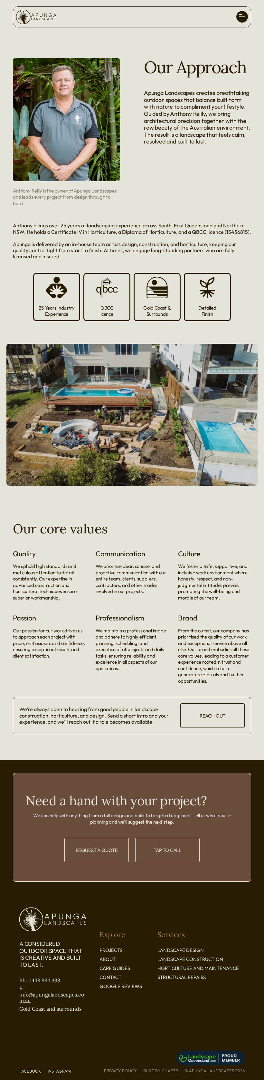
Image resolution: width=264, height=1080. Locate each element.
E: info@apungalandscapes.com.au (51, 994)
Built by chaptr (160, 1070)
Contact (110, 977)
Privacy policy (120, 1070)
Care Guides (114, 968)
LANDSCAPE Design (180, 950)
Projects (110, 950)
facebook (30, 1071)
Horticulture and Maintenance (198, 968)
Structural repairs (181, 977)
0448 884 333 (44, 980)
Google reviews (120, 986)
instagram (59, 1071)
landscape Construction (190, 959)
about (107, 959)
